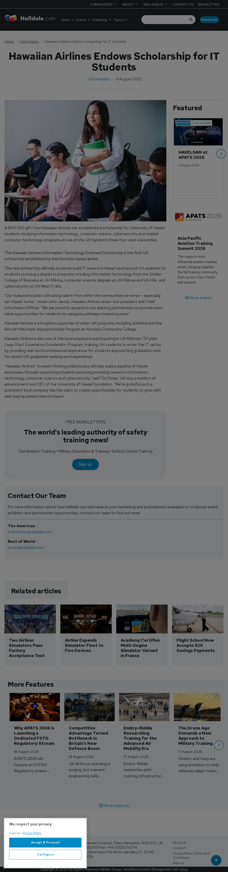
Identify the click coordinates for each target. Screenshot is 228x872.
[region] (45, 843)
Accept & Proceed (45, 842)
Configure (45, 854)
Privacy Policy (31, 833)
